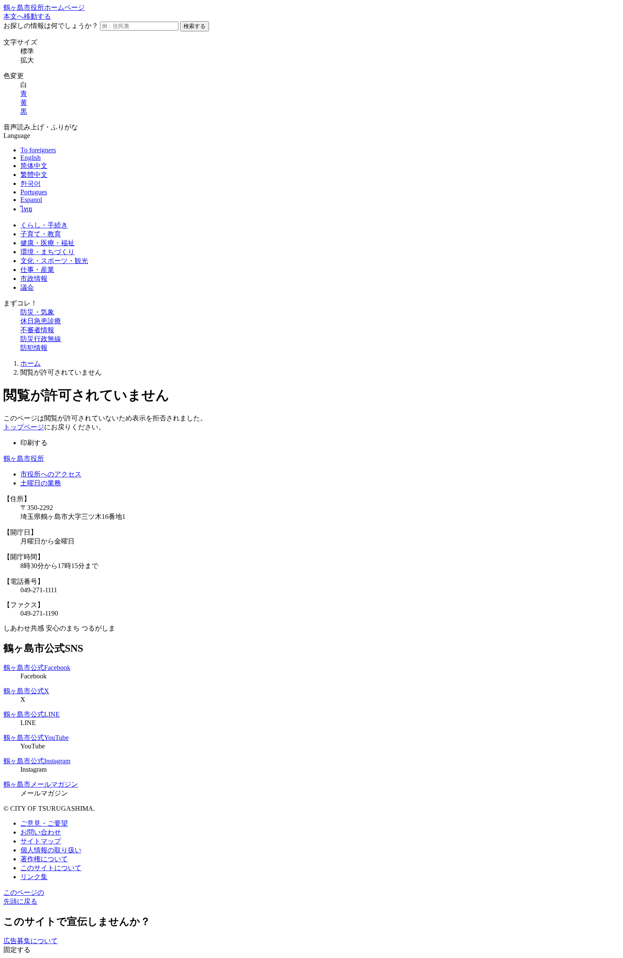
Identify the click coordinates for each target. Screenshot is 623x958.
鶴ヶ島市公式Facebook (36, 667)
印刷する (33, 442)
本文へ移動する (27, 16)
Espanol (31, 199)
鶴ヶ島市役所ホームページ (44, 7)
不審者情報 (37, 329)
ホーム (30, 363)
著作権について (44, 859)
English (30, 157)
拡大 (27, 60)
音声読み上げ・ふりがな (40, 127)
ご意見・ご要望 (44, 823)
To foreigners (38, 150)
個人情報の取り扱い (50, 850)
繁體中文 (33, 174)
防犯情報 (33, 347)
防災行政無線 (40, 338)
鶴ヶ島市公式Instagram (36, 761)
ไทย (26, 209)
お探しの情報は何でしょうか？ (50, 25)
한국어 (30, 183)
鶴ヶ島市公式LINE (31, 714)
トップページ (23, 427)
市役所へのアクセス (50, 474)
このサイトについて (50, 867)
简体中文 (33, 165)
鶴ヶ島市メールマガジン (40, 784)
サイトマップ (40, 841)
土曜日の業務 (40, 483)
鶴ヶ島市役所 (23, 458)
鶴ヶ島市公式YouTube (36, 737)
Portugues (33, 192)
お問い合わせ (40, 832)
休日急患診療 (40, 321)
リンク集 (33, 876)
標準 (27, 51)
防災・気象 (37, 312)
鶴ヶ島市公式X (26, 691)
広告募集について (30, 940)
